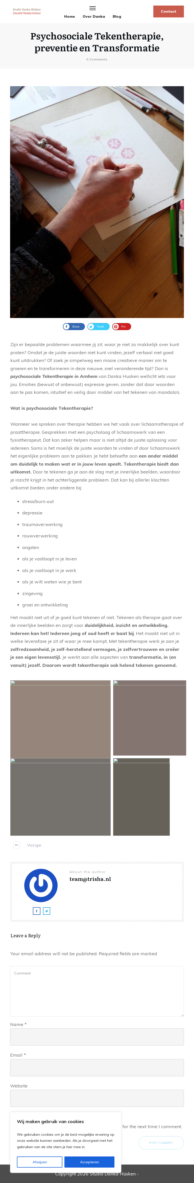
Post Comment (161, 1143)
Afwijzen (40, 1162)
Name (18, 1024)
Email (18, 1055)
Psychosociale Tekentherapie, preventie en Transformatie (97, 41)
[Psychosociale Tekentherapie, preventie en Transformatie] (97, 202)
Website (19, 1086)
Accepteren (89, 1162)
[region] (65, 1142)
